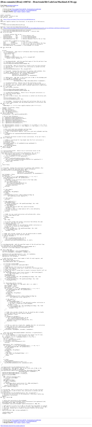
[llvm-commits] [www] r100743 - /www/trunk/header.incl (23, 10)
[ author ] (28, 11)
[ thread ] (19, 11)
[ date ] (15, 11)
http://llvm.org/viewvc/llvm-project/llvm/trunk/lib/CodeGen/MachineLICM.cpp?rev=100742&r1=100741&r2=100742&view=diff (36, 28)
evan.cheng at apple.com (12, 5)
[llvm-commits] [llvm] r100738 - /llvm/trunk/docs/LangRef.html (26, 9)
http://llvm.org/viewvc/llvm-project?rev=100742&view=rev (19, 19)
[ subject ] (23, 11)
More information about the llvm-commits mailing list (13, 425)
